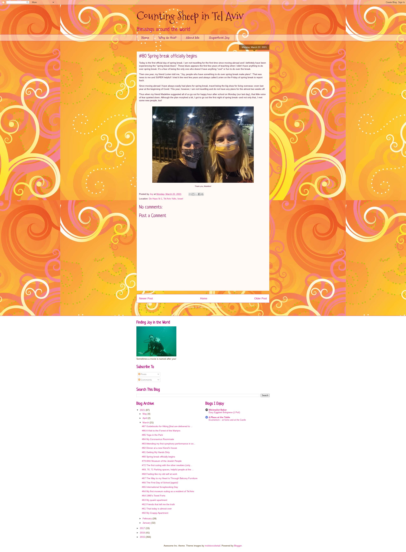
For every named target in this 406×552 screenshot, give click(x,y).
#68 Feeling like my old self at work (159, 474)
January (147, 522)
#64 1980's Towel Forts (153, 495)
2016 (143, 532)
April (145, 418)
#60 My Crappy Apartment (155, 513)
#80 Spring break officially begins (158, 456)
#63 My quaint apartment (154, 500)
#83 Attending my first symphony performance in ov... (168, 443)
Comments (146, 379)
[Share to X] (196, 194)
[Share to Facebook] (199, 194)
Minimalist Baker (218, 410)
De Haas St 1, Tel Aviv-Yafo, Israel (166, 198)
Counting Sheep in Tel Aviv (190, 16)
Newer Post (146, 298)
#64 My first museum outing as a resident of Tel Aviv (168, 491)
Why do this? (167, 38)
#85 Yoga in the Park (152, 435)
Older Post (260, 298)
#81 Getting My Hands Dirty (156, 452)
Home (145, 38)
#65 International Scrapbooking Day (160, 487)
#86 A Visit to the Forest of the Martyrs (161, 430)
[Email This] (190, 194)
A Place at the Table (219, 417)
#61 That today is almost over (157, 508)
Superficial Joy (219, 38)
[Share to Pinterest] (202, 194)
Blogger (238, 545)
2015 (143, 537)
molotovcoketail (212, 545)
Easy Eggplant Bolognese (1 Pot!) (224, 412)
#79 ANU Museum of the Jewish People (162, 461)
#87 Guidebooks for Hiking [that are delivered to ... (167, 426)
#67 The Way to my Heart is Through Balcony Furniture (169, 478)
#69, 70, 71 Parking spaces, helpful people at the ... (168, 469)
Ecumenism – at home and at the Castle (227, 420)
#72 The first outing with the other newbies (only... (167, 465)
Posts (143, 374)
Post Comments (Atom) (210, 307)
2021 (143, 410)
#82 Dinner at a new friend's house (159, 448)
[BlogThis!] (193, 194)
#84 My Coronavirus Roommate (158, 439)
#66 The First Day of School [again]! (160, 482)
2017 (143, 528)
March (146, 422)
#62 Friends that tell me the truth (158, 504)
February (147, 518)
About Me (192, 38)
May (145, 413)
